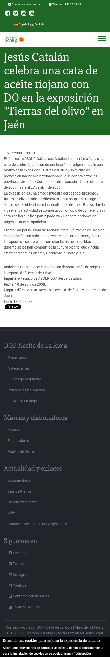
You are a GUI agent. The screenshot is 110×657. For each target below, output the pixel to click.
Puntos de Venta (21, 451)
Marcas (14, 430)
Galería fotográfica (23, 502)
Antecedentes (18, 368)
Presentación (18, 357)
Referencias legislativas (26, 390)
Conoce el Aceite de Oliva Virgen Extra (37, 524)
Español (23, 24)
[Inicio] (14, 39)
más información (77, 653)
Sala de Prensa (19, 491)
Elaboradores (18, 441)
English (39, 24)
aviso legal (94, 633)
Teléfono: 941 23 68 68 (66, 4)
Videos (13, 513)
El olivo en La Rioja (22, 401)
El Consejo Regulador (24, 379)
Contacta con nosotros (26, 4)
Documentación (20, 480)
